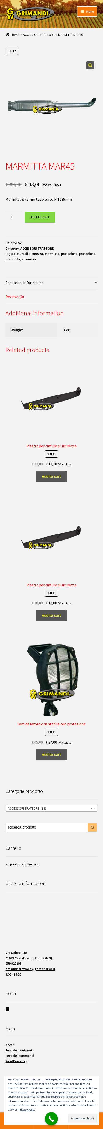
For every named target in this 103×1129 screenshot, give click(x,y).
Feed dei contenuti (19, 1050)
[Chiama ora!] (51, 1118)
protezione (69, 253)
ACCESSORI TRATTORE (39, 35)
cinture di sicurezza (28, 253)
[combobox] (52, 808)
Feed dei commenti (20, 1055)
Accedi (10, 1045)
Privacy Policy (27, 1109)
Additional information (25, 282)
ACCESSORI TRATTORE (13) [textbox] (50, 808)
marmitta (52, 253)
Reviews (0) (15, 296)
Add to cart (40, 217)
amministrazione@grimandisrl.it (30, 969)
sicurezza (29, 259)
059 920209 (13, 963)
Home (15, 35)
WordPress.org (16, 1061)
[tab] (52, 283)
